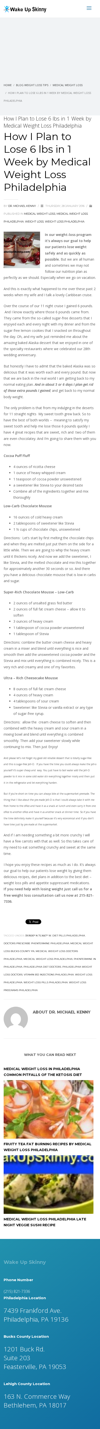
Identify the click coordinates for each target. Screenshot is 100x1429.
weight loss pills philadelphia (46, 982)
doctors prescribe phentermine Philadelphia (36, 943)
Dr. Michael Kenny (22, 206)
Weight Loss (34, 221)
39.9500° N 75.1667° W (38, 935)
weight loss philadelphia (64, 221)
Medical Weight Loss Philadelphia (48, 959)
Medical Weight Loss (39, 213)
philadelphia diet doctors (42, 966)
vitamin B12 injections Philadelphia (49, 974)
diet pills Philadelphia (68, 935)
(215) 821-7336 (17, 1291)
